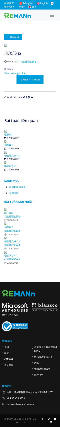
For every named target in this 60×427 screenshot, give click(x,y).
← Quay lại (13, 36)
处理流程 (13, 193)
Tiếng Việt (28, 3)
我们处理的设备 (28, 61)
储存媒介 (9, 145)
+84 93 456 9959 (16, 398)
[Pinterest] (29, 97)
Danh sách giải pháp (15, 73)
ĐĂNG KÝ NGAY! (30, 79)
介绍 (6, 347)
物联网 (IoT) (10, 166)
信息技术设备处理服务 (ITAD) (46, 349)
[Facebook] (26, 97)
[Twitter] (23, 97)
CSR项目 (8, 359)
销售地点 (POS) (12, 155)
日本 (33, 6)
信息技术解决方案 (43, 356)
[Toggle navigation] (52, 15)
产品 (36, 362)
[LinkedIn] (32, 97)
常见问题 (9, 365)
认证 (6, 353)
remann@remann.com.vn (20, 404)
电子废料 (9, 134)
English (44, 3)
